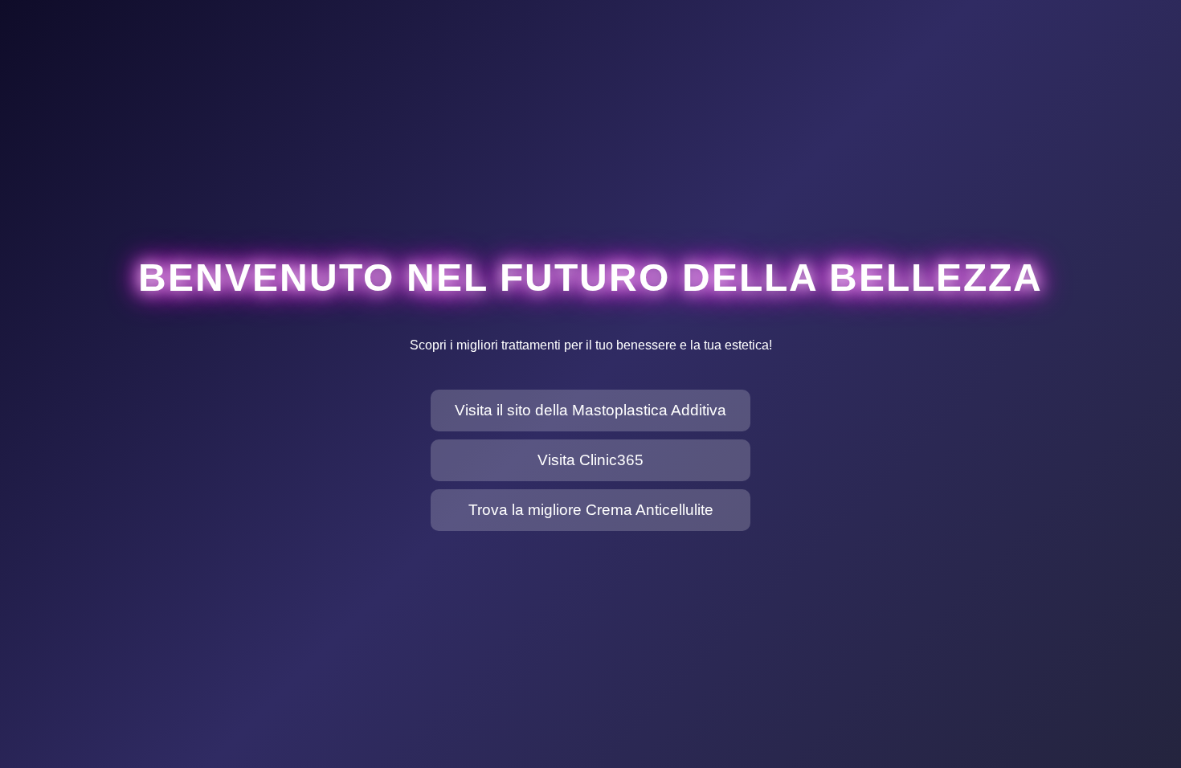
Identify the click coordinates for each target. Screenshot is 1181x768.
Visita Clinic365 (590, 459)
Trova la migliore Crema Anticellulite (590, 509)
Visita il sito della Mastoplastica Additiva (590, 410)
